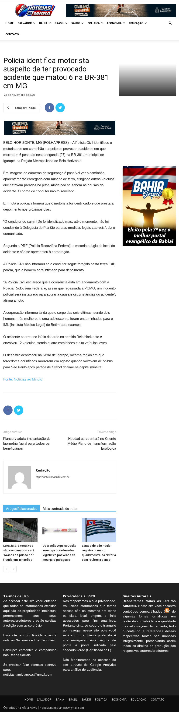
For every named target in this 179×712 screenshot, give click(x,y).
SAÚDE (75, 23)
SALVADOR (25, 23)
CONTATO (12, 34)
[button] (170, 23)
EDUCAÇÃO (136, 23)
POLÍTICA (93, 23)
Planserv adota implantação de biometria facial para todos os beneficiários (27, 444)
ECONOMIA (114, 23)
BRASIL (59, 23)
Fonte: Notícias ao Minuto (22, 379)
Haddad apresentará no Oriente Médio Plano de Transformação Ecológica (92, 444)
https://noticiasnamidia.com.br (52, 477)
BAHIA (43, 23)
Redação (43, 470)
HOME (9, 23)
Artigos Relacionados (21, 509)
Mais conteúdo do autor (60, 509)
